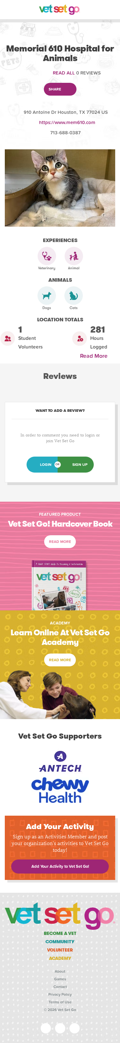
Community (60, 941)
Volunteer (60, 950)
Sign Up (79, 464)
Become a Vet (60, 933)
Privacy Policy (60, 994)
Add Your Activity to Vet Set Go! (60, 866)
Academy (60, 958)
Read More (95, 356)
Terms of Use (60, 1002)
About (60, 971)
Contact (60, 986)
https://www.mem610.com (67, 122)
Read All (64, 73)
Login (46, 464)
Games (60, 979)
